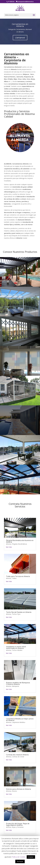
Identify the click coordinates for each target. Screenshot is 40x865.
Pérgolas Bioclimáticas (19, 544)
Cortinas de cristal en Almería (17, 755)
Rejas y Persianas (18, 827)
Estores (14, 791)
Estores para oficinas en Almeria (18, 789)
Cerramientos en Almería (20, 25)
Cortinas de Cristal (18, 757)
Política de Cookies (18, 857)
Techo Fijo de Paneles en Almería (18, 612)
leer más (9, 547)
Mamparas (15, 686)
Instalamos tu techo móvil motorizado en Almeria (16, 647)
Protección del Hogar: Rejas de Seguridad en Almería (17, 824)
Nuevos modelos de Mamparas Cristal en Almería (18, 683)
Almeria (8, 544)
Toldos (14, 578)
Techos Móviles (17, 650)
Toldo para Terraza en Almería (18, 576)
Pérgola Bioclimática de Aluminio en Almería (19, 541)
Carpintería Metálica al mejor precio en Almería (20, 719)
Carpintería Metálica (18, 722)
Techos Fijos (16, 614)
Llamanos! (20, 37)
